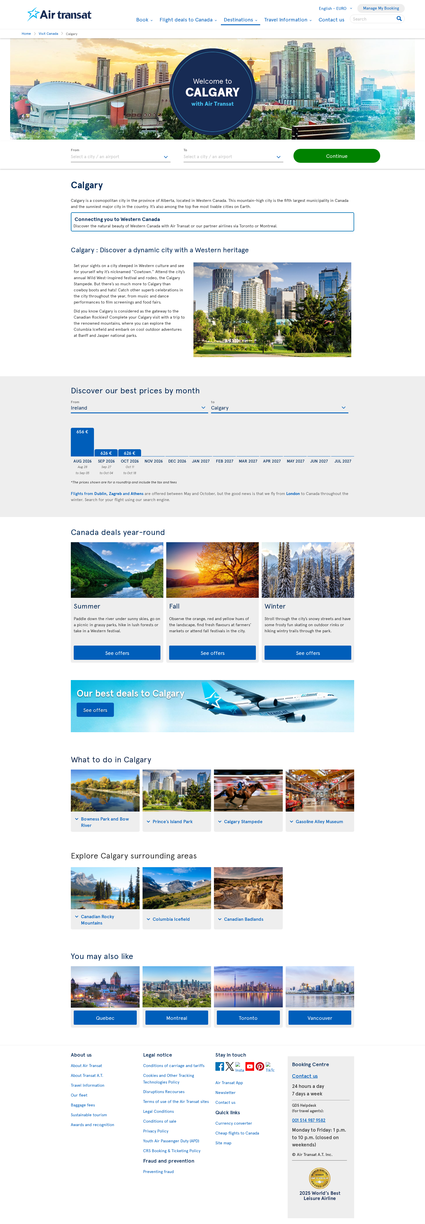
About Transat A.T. (87, 1075)
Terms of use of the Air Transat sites (176, 1101)
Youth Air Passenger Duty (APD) (171, 1140)
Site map (223, 1143)
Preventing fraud (158, 1171)
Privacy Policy (155, 1131)
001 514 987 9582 (309, 1120)
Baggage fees (83, 1105)
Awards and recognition (92, 1124)
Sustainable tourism (89, 1114)
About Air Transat (86, 1065)
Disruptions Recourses (163, 1091)
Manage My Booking (381, 8)
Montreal (176, 1017)
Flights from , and (107, 493)
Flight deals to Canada (185, 19)
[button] (336, 156)
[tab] (105, 801)
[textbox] (121, 155)
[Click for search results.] (400, 18)
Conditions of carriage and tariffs (173, 1065)
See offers (117, 652)
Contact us (331, 19)
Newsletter (225, 1092)
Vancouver (320, 1017)
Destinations (237, 19)
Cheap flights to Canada (237, 1133)
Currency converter (233, 1123)
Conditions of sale (159, 1121)
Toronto (248, 1017)
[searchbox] (377, 18)
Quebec (105, 1017)
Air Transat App (229, 1082)
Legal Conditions (158, 1111)
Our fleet (79, 1095)
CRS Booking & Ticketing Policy (171, 1150)
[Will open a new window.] (219, 1067)
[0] (153, 442)
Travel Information (285, 19)
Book (141, 19)
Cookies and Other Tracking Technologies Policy (168, 1079)
